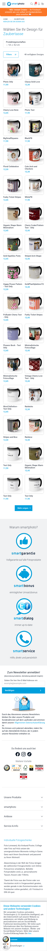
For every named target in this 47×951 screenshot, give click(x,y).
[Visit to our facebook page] (17, 754)
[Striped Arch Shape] (34, 243)
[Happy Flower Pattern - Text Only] (12, 272)
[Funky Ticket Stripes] (12, 185)
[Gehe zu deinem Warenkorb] (42, 4)
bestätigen (9, 690)
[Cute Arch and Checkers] (34, 154)
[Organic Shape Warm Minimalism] (12, 213)
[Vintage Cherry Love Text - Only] (34, 363)
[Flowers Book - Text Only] (12, 333)
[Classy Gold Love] (34, 69)
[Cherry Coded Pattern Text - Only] (34, 213)
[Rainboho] (34, 394)
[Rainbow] (34, 425)
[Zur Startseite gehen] (15, 4)
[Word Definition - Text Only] (12, 394)
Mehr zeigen (22, 508)
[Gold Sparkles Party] (12, 243)
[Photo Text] (34, 98)
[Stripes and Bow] (12, 425)
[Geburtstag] (10, 19)
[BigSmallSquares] (12, 126)
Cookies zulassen (11, 939)
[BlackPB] (34, 126)
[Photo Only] (12, 69)
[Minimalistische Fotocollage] (34, 333)
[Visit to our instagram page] (23, 754)
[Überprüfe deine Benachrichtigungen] (39, 4)
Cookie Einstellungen (13, 946)
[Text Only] (12, 453)
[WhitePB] (34, 185)
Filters (9, 54)
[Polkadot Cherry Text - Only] (12, 302)
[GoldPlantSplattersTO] (34, 272)
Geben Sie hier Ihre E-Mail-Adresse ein (20, 680)
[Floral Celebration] (12, 154)
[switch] (5, 947)
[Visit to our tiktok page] (29, 754)
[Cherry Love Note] (12, 98)
